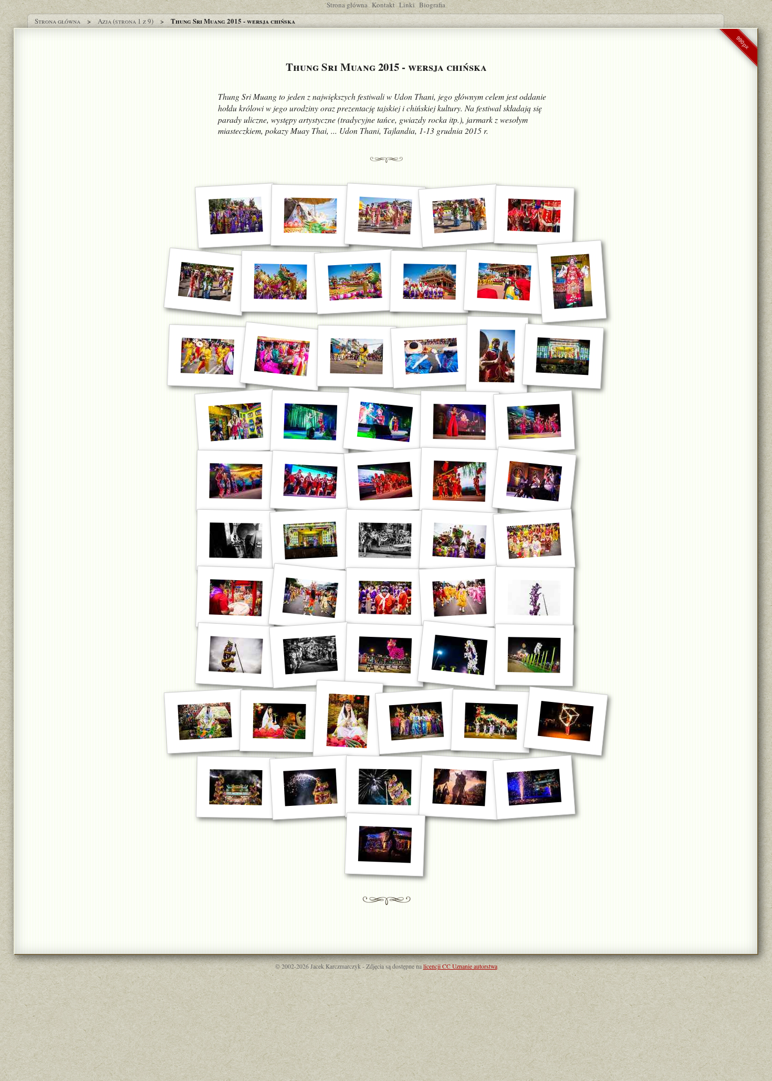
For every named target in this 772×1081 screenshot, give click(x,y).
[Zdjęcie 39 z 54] (310, 655)
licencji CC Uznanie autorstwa (460, 966)
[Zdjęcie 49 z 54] (236, 787)
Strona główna (347, 4)
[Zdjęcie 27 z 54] (534, 481)
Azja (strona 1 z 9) (125, 21)
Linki (407, 4)
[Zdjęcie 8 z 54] (355, 281)
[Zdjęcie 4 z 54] (459, 215)
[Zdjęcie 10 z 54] (504, 281)
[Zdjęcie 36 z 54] (459, 598)
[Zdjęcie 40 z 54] (385, 655)
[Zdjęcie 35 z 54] (385, 598)
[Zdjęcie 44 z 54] (279, 721)
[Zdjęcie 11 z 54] (571, 281)
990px (742, 42)
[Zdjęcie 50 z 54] (310, 787)
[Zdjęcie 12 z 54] (207, 356)
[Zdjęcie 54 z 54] (385, 845)
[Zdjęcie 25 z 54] (384, 481)
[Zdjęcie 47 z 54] (491, 721)
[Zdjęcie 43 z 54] (205, 721)
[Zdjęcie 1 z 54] (236, 216)
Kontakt (383, 4)
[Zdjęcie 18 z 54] (235, 422)
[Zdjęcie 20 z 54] (384, 422)
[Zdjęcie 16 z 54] (496, 356)
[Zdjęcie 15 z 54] (431, 356)
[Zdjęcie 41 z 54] (459, 655)
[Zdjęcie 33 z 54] (235, 598)
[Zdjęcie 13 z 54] (281, 356)
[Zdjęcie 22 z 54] (534, 422)
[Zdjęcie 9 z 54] (429, 281)
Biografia (432, 4)
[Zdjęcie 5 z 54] (534, 215)
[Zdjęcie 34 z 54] (310, 598)
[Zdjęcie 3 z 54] (385, 216)
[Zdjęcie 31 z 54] (459, 541)
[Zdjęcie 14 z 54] (356, 356)
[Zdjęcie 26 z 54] (459, 481)
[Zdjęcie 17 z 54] (563, 356)
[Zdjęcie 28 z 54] (236, 540)
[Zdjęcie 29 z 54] (310, 541)
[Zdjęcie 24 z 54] (310, 481)
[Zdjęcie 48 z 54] (565, 720)
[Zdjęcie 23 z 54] (236, 481)
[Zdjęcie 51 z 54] (385, 787)
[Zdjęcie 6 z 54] (205, 281)
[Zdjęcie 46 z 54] (416, 721)
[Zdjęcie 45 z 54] (347, 721)
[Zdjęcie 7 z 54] (280, 281)
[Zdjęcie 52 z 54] (459, 787)
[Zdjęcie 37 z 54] (534, 597)
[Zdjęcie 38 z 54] (236, 655)
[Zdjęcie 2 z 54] (310, 215)
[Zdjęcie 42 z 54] (534, 655)
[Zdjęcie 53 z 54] (534, 787)
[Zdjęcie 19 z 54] (310, 422)
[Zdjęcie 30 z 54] (385, 540)
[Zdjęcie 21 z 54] (459, 422)
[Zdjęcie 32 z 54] (534, 541)
